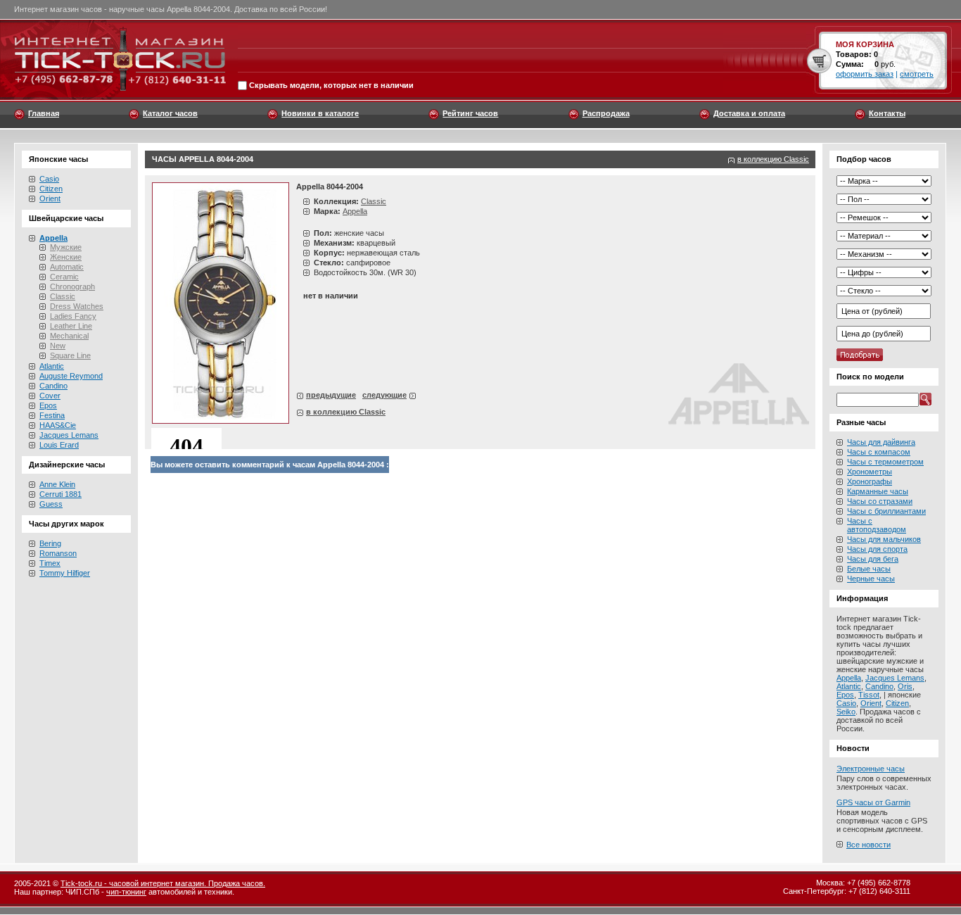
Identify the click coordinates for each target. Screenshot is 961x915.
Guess (51, 504)
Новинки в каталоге (320, 113)
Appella (355, 211)
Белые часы (869, 568)
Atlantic (51, 366)
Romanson (58, 553)
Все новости (868, 844)
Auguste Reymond (71, 376)
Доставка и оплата (749, 113)
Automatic (67, 267)
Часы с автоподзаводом (876, 525)
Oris (905, 686)
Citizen (51, 188)
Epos (48, 405)
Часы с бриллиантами (886, 511)
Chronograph (72, 286)
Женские (66, 257)
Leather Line (71, 326)
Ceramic (64, 276)
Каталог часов (170, 113)
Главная (43, 113)
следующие (384, 395)
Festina (52, 415)
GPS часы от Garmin (873, 802)
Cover (50, 395)
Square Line (70, 355)
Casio (49, 179)
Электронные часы (870, 768)
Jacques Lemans (68, 435)
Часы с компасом (878, 452)
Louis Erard (59, 445)
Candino (53, 385)
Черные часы (871, 578)
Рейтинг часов (470, 113)
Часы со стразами (879, 501)
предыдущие (331, 395)
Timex (50, 563)
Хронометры (869, 471)
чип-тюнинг (126, 892)
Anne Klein (57, 484)
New (57, 345)
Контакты (887, 113)
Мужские (66, 247)
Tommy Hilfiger (64, 573)
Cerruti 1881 (60, 494)
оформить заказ (864, 74)
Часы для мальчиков (884, 539)
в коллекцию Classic (773, 159)
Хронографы (869, 481)
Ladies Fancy (73, 316)
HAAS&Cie (57, 425)
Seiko (845, 711)
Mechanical (69, 336)
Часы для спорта (877, 549)
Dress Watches (76, 306)
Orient (50, 198)
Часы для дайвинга (881, 442)
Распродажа (606, 113)
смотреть (917, 74)
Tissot (868, 694)
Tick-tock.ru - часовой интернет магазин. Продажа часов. (163, 883)
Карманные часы (877, 491)
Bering (50, 543)
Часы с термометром (885, 462)
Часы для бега (872, 559)
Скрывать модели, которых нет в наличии (331, 86)
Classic (62, 296)
